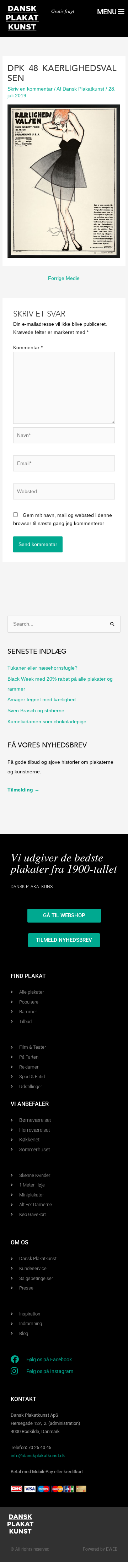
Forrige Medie (64, 278)
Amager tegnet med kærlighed (41, 699)
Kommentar (28, 347)
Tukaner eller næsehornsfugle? (42, 668)
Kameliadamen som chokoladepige (46, 721)
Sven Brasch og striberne (35, 710)
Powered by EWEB (100, 1549)
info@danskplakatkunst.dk (38, 1455)
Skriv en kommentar (30, 89)
